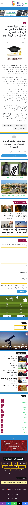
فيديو (16, 494)
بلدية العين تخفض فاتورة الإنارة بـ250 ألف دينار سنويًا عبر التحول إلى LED (21, 215)
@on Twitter (21, 478)
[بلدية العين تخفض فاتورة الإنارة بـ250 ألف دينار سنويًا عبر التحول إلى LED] (21, 208)
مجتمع (24, 419)
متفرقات (24, 402)
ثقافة (24, 417)
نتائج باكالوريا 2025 (19, 128)
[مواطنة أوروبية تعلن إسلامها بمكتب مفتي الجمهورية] (7, 208)
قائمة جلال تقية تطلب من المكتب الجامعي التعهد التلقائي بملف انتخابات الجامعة (9, 372)
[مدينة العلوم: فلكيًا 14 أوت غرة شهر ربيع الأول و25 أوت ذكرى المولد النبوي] (21, 224)
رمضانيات (23, 429)
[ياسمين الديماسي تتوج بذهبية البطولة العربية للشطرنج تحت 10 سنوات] (7, 224)
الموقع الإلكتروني (23, 278)
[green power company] (14, 13)
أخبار (20, 19)
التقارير (24, 432)
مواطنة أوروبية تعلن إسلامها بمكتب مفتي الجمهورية (8, 215)
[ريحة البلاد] (18, 3)
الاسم (25, 265)
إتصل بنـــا (8, 494)
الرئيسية (23, 19)
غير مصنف (23, 427)
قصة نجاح (23, 414)
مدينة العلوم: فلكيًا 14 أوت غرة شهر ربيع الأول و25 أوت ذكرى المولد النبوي (21, 230)
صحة (25, 422)
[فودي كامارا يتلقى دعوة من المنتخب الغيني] (22, 366)
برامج (24, 424)
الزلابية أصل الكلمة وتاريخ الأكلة (9, 385)
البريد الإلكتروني (23, 272)
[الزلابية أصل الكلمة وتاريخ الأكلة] (22, 388)
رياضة (24, 412)
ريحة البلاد (10, 489)
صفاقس (24, 404)
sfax (25, 409)
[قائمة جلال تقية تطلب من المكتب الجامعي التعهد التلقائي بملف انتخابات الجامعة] (22, 373)
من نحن (12, 494)
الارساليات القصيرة (19, 125)
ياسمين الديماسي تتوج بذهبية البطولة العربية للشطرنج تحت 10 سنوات (7, 230)
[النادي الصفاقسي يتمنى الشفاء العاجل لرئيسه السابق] (22, 359)
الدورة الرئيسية (7, 125)
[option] (14, 341)
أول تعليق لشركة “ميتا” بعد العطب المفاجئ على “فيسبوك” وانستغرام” (9, 380)
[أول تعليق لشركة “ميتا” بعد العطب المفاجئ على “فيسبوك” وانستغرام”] (22, 380)
